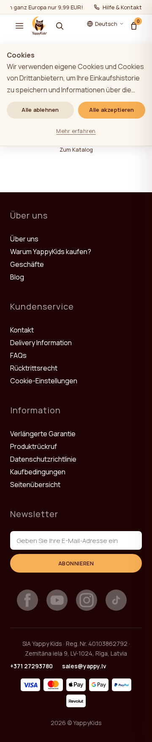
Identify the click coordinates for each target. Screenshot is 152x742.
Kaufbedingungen (37, 471)
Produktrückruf (33, 446)
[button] (19, 26)
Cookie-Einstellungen (43, 380)
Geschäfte (27, 264)
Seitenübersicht (35, 484)
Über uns (24, 239)
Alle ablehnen (40, 110)
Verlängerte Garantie (43, 433)
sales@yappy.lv (84, 666)
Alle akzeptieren (111, 110)
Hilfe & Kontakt (122, 7)
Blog (17, 277)
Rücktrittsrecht (33, 368)
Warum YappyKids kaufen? (50, 251)
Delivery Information (41, 342)
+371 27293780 (31, 666)
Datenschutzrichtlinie (43, 459)
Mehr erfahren (75, 131)
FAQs (18, 355)
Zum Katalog (76, 149)
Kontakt (22, 330)
